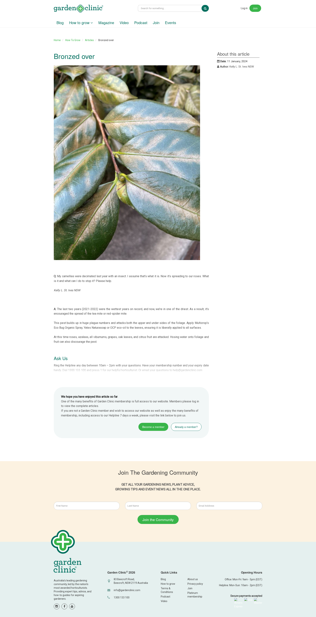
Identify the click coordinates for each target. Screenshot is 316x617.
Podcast (140, 22)
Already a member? (186, 427)
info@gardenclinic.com (127, 590)
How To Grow (72, 40)
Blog (60, 22)
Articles (89, 40)
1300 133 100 (121, 597)
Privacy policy (195, 583)
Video (124, 22)
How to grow (80, 22)
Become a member (153, 427)
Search (208, 8)
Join (255, 8)
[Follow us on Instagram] (57, 606)
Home (57, 40)
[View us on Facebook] (64, 606)
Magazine (106, 22)
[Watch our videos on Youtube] (72, 606)
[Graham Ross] (78, 9)
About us (192, 579)
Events (170, 22)
